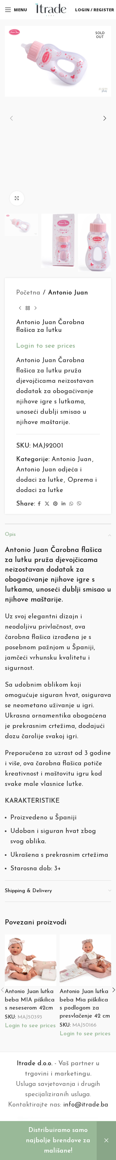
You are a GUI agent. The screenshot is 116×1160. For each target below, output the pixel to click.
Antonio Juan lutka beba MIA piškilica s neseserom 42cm (29, 1000)
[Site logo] (51, 9)
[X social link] (47, 504)
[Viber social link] (79, 504)
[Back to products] (28, 308)
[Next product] (35, 308)
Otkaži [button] (106, 1140)
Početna (28, 293)
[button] (11, 118)
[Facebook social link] (39, 504)
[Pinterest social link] (55, 504)
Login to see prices (45, 346)
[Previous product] (20, 308)
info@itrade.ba (85, 1105)
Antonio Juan (68, 293)
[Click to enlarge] (17, 198)
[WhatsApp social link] (71, 504)
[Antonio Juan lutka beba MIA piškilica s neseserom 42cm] (30, 960)
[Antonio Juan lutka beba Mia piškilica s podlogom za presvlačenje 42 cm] (85, 960)
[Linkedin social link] (63, 504)
